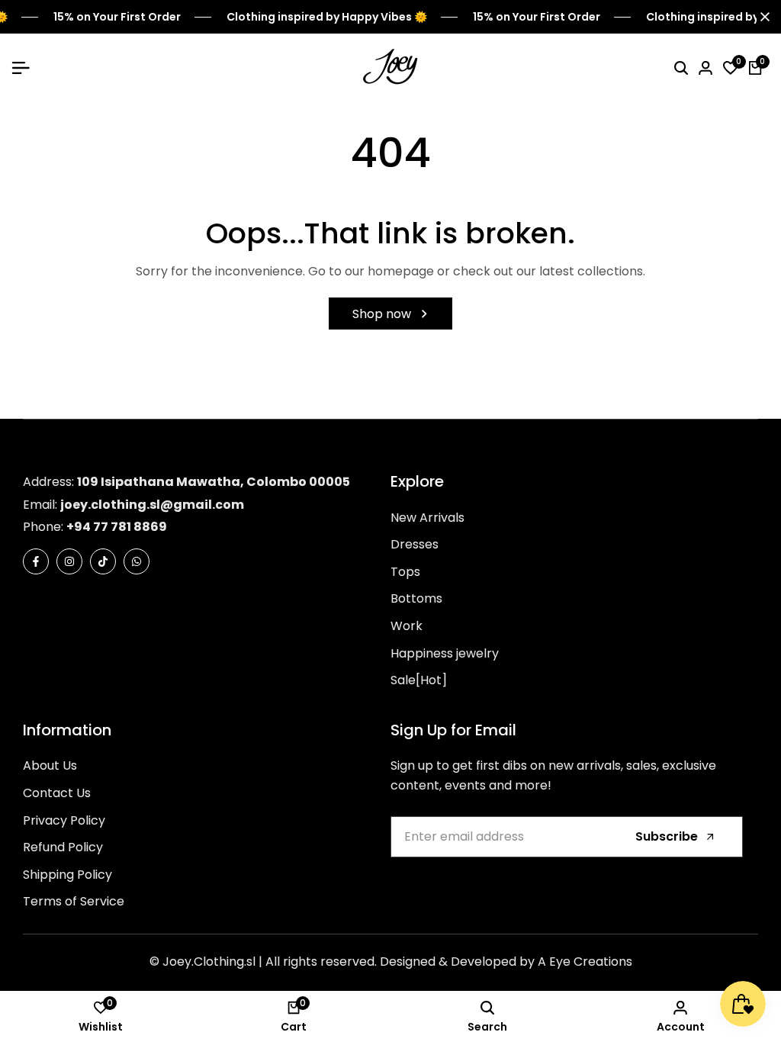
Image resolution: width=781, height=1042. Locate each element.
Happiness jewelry (444, 653)
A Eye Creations (585, 961)
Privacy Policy (64, 820)
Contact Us (57, 793)
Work (406, 626)
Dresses (414, 544)
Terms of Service (73, 901)
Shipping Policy (67, 874)
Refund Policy (63, 847)
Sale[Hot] (418, 680)
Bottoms (416, 598)
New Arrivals (427, 517)
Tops (405, 571)
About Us (50, 765)
